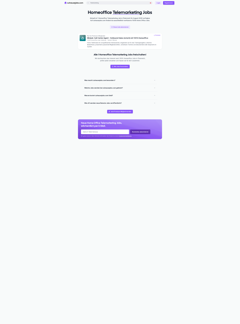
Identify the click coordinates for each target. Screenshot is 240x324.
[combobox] (99, 3)
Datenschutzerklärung (125, 136)
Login (158, 3)
